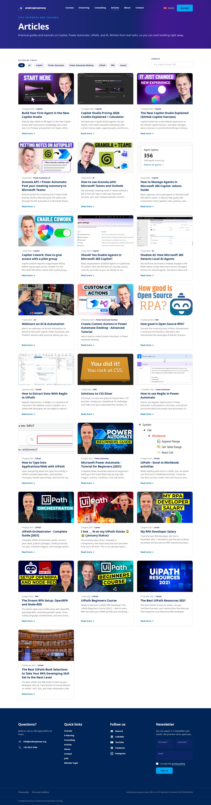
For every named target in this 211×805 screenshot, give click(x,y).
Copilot (39, 65)
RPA (113, 65)
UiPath (102, 65)
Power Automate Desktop (81, 65)
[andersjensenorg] (32, 8)
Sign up (164, 770)
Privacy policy (23, 792)
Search (155, 59)
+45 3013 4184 (30, 747)
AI (29, 65)
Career (123, 65)
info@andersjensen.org (34, 741)
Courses (69, 7)
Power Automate (56, 65)
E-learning (84, 7)
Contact (140, 7)
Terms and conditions (40, 792)
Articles (115, 7)
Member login (71, 763)
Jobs (66, 758)
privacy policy (178, 763)
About (127, 7)
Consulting (100, 7)
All (21, 65)
